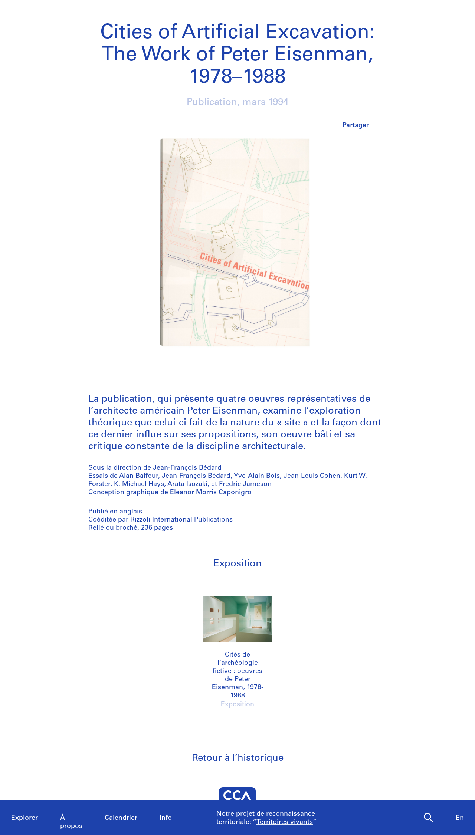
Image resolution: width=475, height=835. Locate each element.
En (460, 818)
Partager (356, 125)
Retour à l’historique (238, 758)
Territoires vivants (284, 822)
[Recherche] (428, 818)
